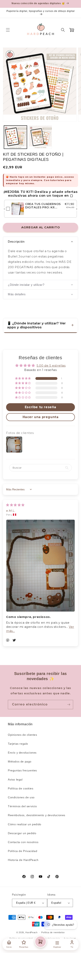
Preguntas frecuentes (22, 770)
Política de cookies (20, 788)
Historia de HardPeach (23, 860)
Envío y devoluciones (22, 752)
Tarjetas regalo (18, 743)
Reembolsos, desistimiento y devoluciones (36, 815)
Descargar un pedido (22, 833)
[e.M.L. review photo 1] (40, 565)
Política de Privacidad (22, 851)
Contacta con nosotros (23, 842)
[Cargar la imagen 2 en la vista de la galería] (40, 137)
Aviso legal (15, 779)
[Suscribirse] (68, 704)
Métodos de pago (19, 761)
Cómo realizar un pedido (24, 824)
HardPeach (31, 932)
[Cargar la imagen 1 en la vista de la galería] (15, 137)
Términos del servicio (22, 806)
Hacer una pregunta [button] (41, 417)
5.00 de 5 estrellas (51, 365)
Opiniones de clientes (22, 734)
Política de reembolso (53, 932)
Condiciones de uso (21, 797)
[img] (15, 505)
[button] (8, 30)
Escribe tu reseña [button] (40, 407)
